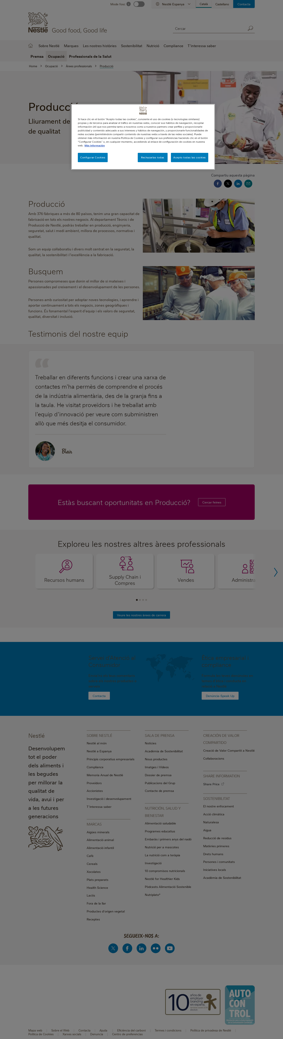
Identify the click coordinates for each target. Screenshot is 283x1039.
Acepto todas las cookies (189, 157)
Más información (94, 145)
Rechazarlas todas (152, 157)
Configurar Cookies (92, 157)
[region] (143, 137)
